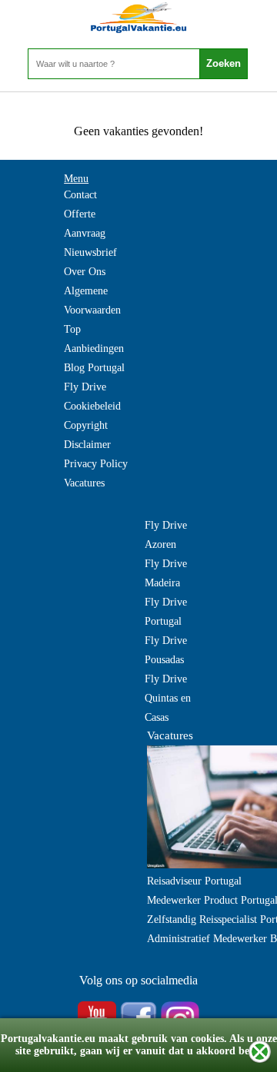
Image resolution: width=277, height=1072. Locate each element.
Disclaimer (87, 444)
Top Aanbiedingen (94, 339)
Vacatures (84, 483)
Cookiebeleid (92, 406)
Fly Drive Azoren (166, 534)
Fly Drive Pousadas (166, 650)
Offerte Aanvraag (84, 223)
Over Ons (84, 271)
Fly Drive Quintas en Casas (168, 698)
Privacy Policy (96, 464)
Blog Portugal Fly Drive (94, 377)
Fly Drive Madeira (166, 573)
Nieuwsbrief (90, 252)
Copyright (86, 425)
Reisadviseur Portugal (194, 881)
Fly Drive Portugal (166, 611)
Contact (80, 195)
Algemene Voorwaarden (92, 300)
